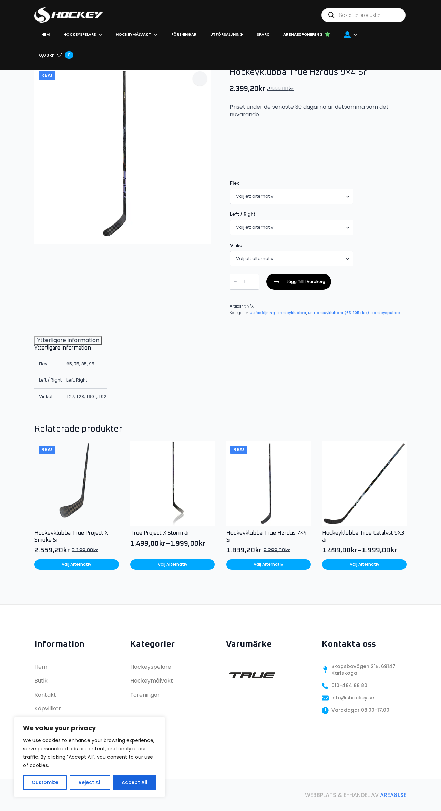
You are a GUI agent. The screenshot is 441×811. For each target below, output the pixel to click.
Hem (45, 34)
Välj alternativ (76, 564)
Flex (234, 183)
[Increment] (253, 282)
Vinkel (237, 245)
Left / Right (242, 214)
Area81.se (393, 795)
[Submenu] (357, 34)
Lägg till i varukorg (306, 281)
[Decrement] (235, 282)
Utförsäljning (226, 34)
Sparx (263, 34)
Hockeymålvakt (133, 34)
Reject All (90, 782)
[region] (89, 757)
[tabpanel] (70, 375)
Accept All (134, 782)
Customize (45, 782)
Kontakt (45, 695)
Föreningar (183, 34)
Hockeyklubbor (291, 312)
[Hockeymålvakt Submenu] (157, 34)
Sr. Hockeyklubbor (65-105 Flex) (338, 312)
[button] (200, 78)
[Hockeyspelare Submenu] (102, 34)
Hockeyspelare (79, 34)
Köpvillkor (47, 709)
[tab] (68, 340)
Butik (41, 681)
